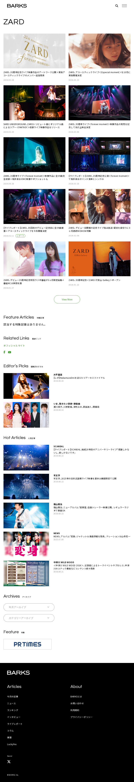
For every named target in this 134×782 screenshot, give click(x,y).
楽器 (9, 737)
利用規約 (74, 710)
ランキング (12, 710)
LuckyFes (12, 744)
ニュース (11, 703)
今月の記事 (12, 696)
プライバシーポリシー (81, 716)
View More (67, 299)
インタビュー (13, 716)
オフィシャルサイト (14, 345)
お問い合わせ (77, 703)
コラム (10, 730)
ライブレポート (15, 723)
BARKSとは (76, 696)
